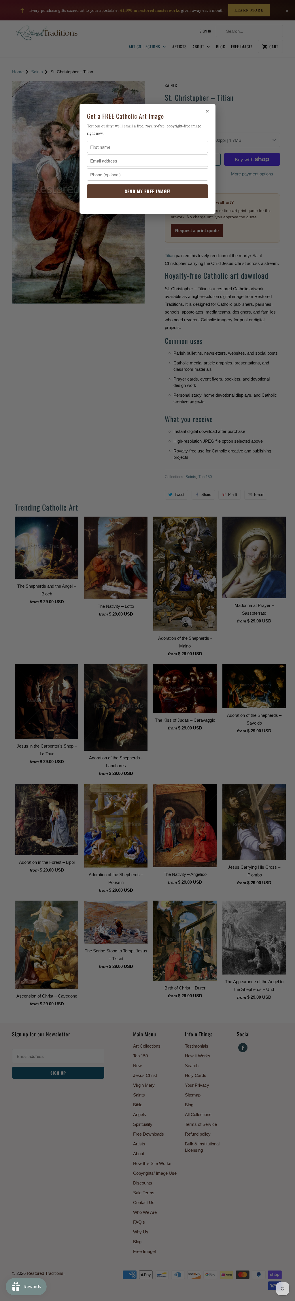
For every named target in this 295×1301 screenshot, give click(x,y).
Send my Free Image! (148, 191)
